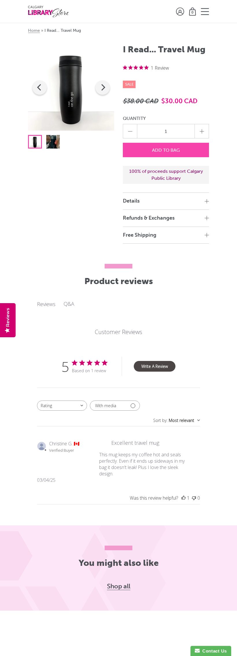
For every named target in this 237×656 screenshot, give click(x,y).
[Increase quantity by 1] (202, 131)
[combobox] (62, 406)
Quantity (134, 118)
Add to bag (166, 150)
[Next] (102, 87)
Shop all (118, 586)
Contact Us (213, 650)
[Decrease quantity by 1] (130, 131)
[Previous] (39, 87)
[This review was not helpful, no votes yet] (194, 498)
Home (34, 30)
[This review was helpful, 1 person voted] (184, 498)
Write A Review (154, 366)
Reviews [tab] (46, 304)
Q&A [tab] (69, 303)
